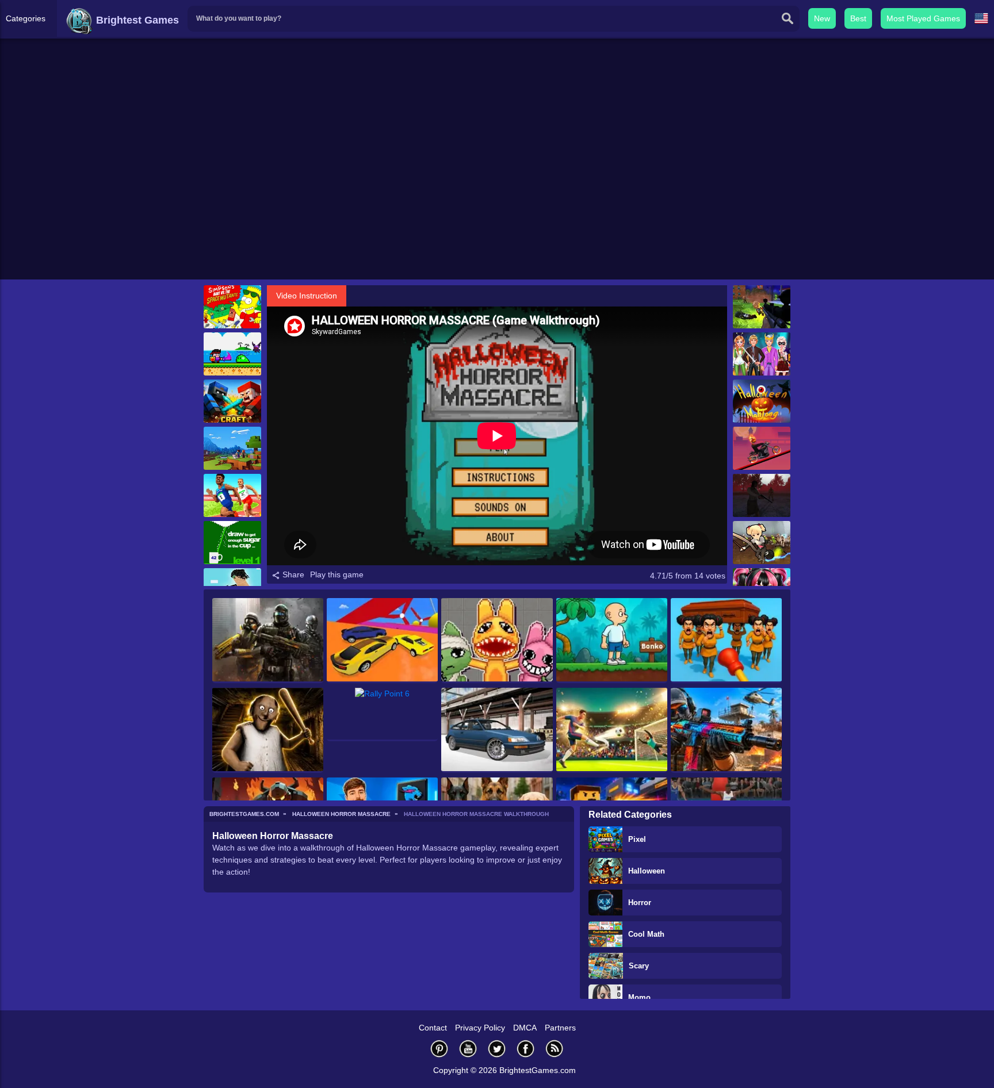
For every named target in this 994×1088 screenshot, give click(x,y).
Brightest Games (136, 20)
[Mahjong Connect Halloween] (761, 401)
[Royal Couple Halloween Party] (761, 354)
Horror (639, 902)
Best (858, 18)
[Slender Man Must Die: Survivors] (761, 495)
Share (292, 574)
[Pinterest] (439, 1049)
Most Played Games (923, 18)
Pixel (637, 839)
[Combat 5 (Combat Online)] (267, 640)
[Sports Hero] (232, 495)
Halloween (646, 871)
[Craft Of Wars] (232, 401)
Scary (639, 965)
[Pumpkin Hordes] (761, 306)
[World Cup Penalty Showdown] (611, 730)
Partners (560, 1027)
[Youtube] (468, 1049)
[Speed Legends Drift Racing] (496, 730)
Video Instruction (306, 295)
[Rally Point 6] (382, 714)
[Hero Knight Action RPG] (232, 354)
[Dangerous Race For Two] (382, 640)
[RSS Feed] (554, 1049)
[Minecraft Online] (232, 448)
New (822, 18)
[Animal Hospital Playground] (496, 640)
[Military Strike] (726, 730)
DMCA (525, 1027)
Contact (433, 1027)
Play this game (337, 574)
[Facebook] (525, 1049)
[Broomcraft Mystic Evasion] (761, 542)
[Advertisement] (497, 190)
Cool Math (646, 934)
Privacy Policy (480, 1027)
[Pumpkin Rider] (761, 448)
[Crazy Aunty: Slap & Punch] (726, 640)
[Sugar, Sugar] (232, 542)
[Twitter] (497, 1049)
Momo (639, 997)
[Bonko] (611, 640)
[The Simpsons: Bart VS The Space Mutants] (232, 306)
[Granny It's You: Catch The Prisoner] (267, 730)
